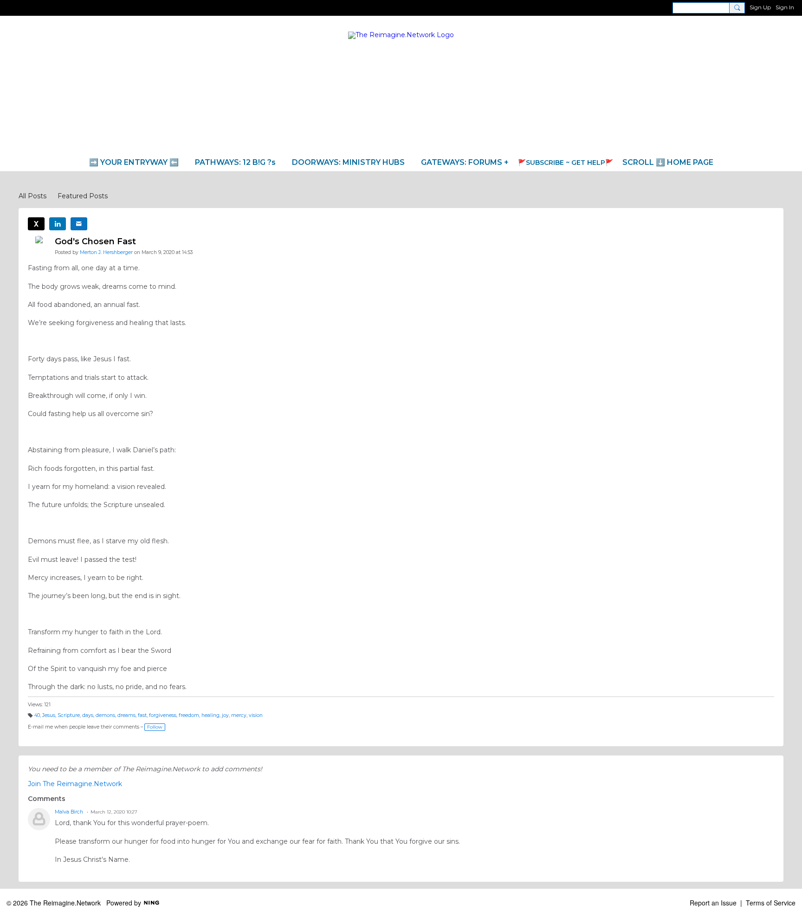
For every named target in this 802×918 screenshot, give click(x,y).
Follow (154, 727)
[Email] (79, 223)
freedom (189, 715)
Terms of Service (771, 902)
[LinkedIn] (57, 223)
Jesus (48, 715)
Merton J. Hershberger (106, 252)
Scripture (69, 715)
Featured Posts (83, 196)
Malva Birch (69, 812)
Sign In (785, 7)
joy (225, 715)
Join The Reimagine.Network (75, 784)
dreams (126, 715)
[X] (36, 223)
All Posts (32, 196)
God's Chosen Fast (95, 241)
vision (256, 715)
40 (37, 715)
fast (142, 715)
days (87, 715)
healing (210, 715)
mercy (238, 715)
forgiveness (162, 715)
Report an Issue (713, 902)
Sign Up (760, 7)
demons (105, 715)
